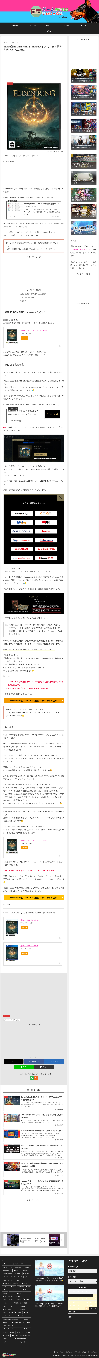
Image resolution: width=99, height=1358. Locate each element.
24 (74, 1309)
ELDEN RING (9, 1020)
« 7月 (70, 1317)
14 (91, 1302)
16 (70, 1305)
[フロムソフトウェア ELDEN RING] (12, 335)
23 (70, 1309)
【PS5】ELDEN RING (29, 920)
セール (7, 1016)
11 (78, 1302)
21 (91, 1305)
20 (87, 1305)
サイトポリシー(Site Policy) (63, 1352)
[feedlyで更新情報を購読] (32, 1078)
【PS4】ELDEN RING (29, 946)
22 (95, 1305)
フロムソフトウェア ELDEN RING (33, 330)
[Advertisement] (33, 66)
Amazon (24, 338)
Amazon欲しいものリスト (80, 250)
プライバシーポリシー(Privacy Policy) (85, 1352)
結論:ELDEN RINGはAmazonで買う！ (34, 294)
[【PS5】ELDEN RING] (12, 926)
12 (82, 1302)
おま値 (17, 1020)
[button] (44, 1067)
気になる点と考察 (27, 297)
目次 (32, 290)
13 (87, 1302)
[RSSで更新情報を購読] (36, 1078)
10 (74, 1302)
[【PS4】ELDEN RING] (12, 952)
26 (82, 1309)
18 (78, 1305)
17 (74, 1305)
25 (78, 1309)
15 (95, 1302)
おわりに (24, 301)
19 (82, 1305)
